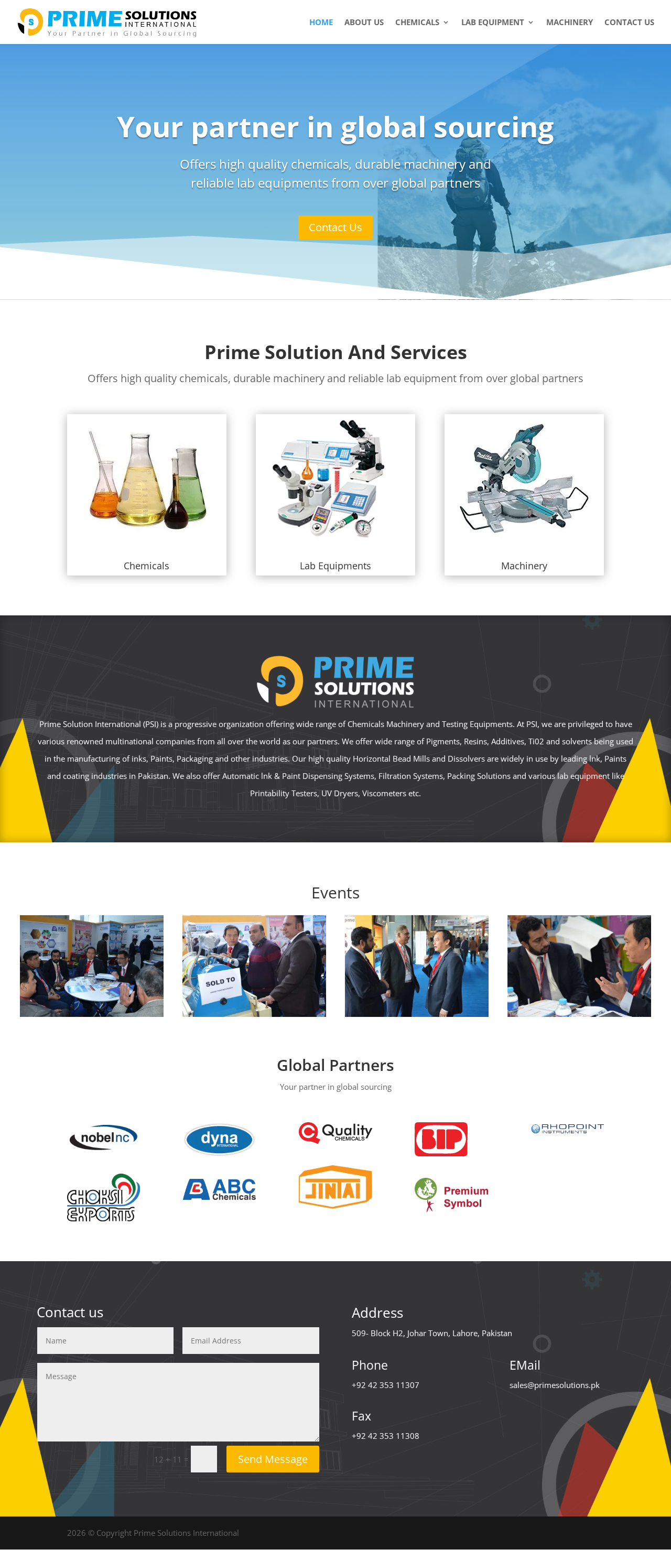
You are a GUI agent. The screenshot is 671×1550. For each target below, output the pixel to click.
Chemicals (417, 22)
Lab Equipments (335, 565)
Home (321, 22)
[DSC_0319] (92, 1014)
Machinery (569, 22)
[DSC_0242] (254, 1014)
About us (364, 22)
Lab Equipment (492, 22)
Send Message (273, 1459)
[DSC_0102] (417, 1014)
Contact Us (335, 227)
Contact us (629, 22)
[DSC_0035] (579, 1014)
